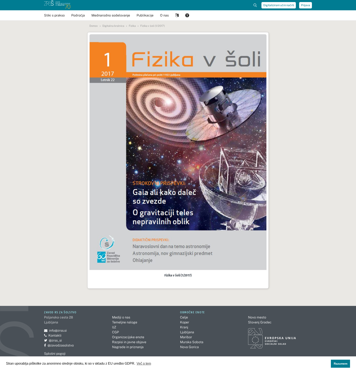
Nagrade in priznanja (128, 347)
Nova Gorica (189, 347)
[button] (177, 15)
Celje (184, 317)
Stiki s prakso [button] (54, 15)
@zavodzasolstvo (59, 345)
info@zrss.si (55, 330)
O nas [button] (164, 15)
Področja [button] (78, 15)
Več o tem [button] (144, 363)
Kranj (184, 327)
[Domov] (57, 5)
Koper (184, 322)
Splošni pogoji (55, 354)
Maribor (186, 337)
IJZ (114, 327)
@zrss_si (53, 340)
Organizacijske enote (128, 337)
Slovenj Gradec (260, 322)
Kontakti (54, 335)
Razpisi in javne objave (129, 342)
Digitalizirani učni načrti (278, 5)
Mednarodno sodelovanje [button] (110, 15)
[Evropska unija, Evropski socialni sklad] (272, 336)
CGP (115, 332)
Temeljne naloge (124, 322)
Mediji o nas (121, 317)
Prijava (305, 5)
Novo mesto (257, 317)
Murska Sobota (191, 342)
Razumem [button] (340, 363)
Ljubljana (187, 332)
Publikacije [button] (145, 15)
